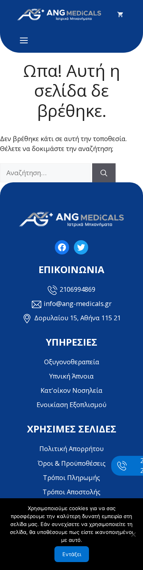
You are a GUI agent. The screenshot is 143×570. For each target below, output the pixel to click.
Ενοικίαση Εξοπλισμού (71, 404)
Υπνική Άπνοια (71, 376)
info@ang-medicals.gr (78, 303)
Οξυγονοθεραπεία (71, 361)
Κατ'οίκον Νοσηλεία (71, 390)
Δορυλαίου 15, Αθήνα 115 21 (77, 317)
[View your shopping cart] (120, 15)
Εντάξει (71, 554)
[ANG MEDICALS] (59, 14)
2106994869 (77, 289)
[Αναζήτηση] (104, 172)
